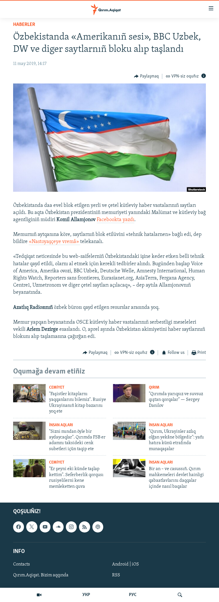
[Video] (39, 595)
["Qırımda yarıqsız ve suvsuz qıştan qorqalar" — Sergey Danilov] (129, 393)
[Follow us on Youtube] (45, 526)
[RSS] (84, 526)
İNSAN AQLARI (61, 425)
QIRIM (154, 387)
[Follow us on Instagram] (71, 526)
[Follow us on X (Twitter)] (31, 526)
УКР (86, 595)
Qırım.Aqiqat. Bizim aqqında (40, 575)
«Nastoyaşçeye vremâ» (54, 241)
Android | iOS (125, 564)
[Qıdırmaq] (179, 595)
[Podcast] (97, 526)
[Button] (146, 76)
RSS (116, 575)
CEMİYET (56, 387)
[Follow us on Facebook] (18, 526)
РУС (133, 595)
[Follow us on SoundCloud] (58, 526)
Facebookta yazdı (115, 220)
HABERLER (24, 24)
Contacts (21, 564)
